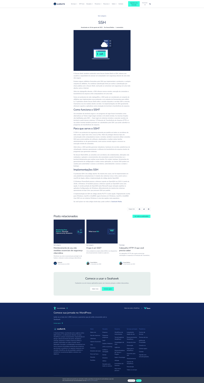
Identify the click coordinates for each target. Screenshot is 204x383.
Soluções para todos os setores (107, 365)
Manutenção (130, 367)
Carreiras (92, 348)
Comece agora (143, 348)
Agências (117, 347)
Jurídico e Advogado (105, 351)
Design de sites (131, 342)
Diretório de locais (95, 351)
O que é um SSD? (93, 248)
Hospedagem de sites (119, 343)
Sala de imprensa (95, 335)
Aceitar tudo (131, 380)
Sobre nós (93, 332)
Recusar (139, 380)
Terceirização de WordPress (119, 338)
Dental (104, 355)
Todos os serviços (132, 370)
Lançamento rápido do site (131, 333)
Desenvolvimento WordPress (132, 338)
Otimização (130, 345)
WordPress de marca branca (119, 333)
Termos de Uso (143, 337)
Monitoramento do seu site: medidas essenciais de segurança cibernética (68, 250)
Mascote (92, 357)
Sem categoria (102, 16)
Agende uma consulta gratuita (144, 356)
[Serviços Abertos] (76, 4)
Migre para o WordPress (130, 349)
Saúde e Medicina (107, 343)
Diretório (105, 358)
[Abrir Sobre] (116, 4)
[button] (139, 209)
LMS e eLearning (107, 347)
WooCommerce (131, 358)
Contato (141, 352)
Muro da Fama (94, 354)
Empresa (104, 332)
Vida (91, 345)
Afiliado (117, 360)
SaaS (103, 340)
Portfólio (92, 360)
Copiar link (132, 209)
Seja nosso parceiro (118, 369)
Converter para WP (131, 354)
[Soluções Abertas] (92, 4)
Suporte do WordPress (130, 362)
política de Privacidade (142, 341)
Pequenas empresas (105, 336)
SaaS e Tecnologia (120, 357)
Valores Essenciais (95, 342)
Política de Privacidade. (92, 380)
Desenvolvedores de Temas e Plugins (120, 352)
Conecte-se (142, 345)
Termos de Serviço (142, 333)
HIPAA (104, 361)
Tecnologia (121, 245)
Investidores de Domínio (119, 364)
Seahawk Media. (116, 202)
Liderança (93, 338)
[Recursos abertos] (109, 4)
